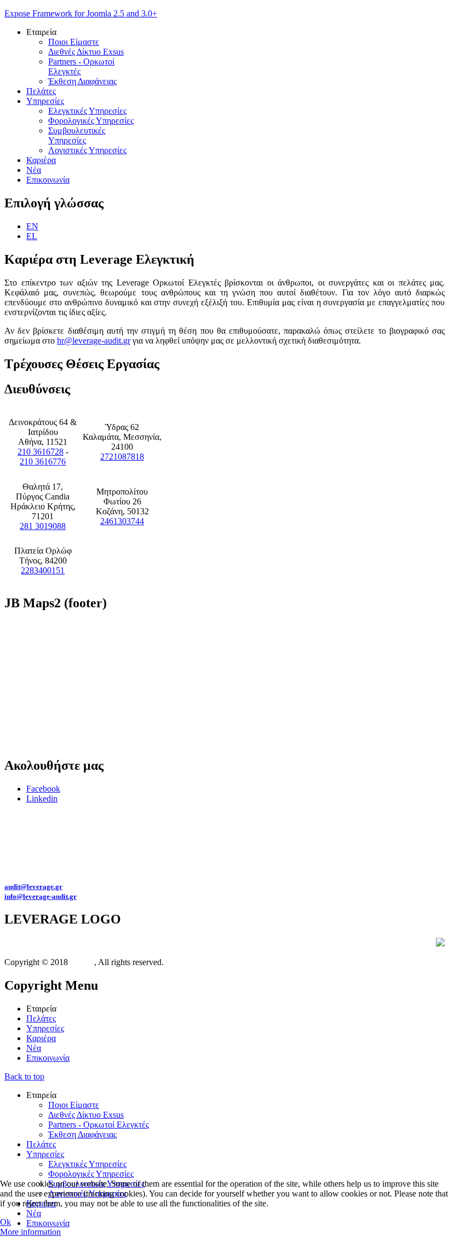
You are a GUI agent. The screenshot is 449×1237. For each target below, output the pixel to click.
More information (30, 1231)
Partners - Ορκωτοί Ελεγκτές (98, 1124)
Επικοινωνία (48, 179)
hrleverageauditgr (93, 340)
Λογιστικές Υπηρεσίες (87, 150)
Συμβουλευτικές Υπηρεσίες (76, 135)
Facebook (43, 788)
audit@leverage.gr (33, 886)
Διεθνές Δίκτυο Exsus (86, 51)
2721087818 (122, 456)
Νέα (33, 170)
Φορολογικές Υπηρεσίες (91, 120)
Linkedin (41, 798)
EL (31, 236)
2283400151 (43, 570)
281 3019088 (43, 526)
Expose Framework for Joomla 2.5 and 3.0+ (80, 13)
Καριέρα (41, 160)
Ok (5, 1222)
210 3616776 (43, 461)
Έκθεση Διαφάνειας (82, 81)
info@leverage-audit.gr (40, 896)
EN (32, 226)
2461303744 (122, 521)
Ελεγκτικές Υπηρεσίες (87, 110)
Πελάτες (41, 91)
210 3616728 (41, 451)
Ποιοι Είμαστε (73, 42)
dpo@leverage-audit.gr (271, 827)
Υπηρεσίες (45, 101)
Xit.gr (81, 962)
